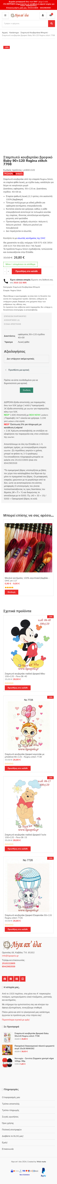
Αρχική (5, 32)
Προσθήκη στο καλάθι (27, 271)
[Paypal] (43, 1172)
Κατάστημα (14, 32)
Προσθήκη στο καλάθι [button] (18, 688)
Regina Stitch (15, 290)
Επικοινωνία (8, 1149)
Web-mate (41, 1161)
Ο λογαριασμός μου (11, 1097)
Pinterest (16, 979)
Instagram (11, 979)
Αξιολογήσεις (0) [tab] (12, 320)
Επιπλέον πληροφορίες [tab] (15, 316)
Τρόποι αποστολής (10, 1103)
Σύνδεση (26, 390)
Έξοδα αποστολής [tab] (12, 324)
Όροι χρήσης (8, 1123)
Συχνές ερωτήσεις (10, 1116)
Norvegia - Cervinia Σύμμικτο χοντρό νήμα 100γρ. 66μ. (34, 1059)
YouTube (22, 979)
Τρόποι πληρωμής (10, 1110)
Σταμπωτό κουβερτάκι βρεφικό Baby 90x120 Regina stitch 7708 (32, 1034)
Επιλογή (11, 592)
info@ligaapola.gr (10, 955)
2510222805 (33, 8)
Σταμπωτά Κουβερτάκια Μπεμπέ (34, 32)
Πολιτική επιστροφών (12, 1129)
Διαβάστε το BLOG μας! (12, 1136)
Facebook (5, 979)
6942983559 (45, 8)
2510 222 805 (20, 282)
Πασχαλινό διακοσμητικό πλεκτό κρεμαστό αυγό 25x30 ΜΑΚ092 (34, 1047)
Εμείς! (5, 1142)
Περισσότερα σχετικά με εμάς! (16, 1019)
